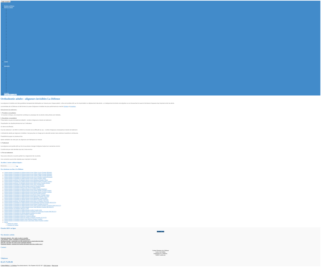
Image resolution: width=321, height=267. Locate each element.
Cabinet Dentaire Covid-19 (14, 9)
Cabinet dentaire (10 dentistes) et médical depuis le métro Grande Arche (23, 210)
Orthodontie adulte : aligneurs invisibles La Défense (21, 90)
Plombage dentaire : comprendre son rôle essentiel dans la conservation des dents (22, 241)
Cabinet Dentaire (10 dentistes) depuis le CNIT (19, 57)
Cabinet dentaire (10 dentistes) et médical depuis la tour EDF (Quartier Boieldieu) (28, 33)
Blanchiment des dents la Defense (16, 70)
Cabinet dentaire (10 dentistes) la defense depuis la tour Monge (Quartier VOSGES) (29, 48)
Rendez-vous (160, 231)
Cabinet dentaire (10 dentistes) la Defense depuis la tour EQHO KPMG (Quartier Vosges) (31, 34)
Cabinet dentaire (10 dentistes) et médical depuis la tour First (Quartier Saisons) (28, 39)
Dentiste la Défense (9, 6)
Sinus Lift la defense (12, 84)
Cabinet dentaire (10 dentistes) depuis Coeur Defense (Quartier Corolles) (26, 28)
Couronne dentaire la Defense (15, 75)
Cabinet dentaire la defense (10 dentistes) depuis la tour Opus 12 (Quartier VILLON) (29, 49)
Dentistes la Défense (12, 67)
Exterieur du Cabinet (12, 64)
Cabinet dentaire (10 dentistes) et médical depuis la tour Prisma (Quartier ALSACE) (29, 52)
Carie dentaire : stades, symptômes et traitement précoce (15, 239)
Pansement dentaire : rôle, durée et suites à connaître (14, 238)
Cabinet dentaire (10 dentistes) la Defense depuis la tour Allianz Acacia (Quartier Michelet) (31, 13)
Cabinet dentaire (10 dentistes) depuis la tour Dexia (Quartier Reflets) (25, 31)
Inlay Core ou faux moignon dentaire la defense (19, 78)
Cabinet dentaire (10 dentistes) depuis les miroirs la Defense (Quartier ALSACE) (28, 46)
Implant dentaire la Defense (14, 79)
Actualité (6, 93)
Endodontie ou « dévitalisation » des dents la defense (21, 87)
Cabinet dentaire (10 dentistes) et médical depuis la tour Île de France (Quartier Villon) (30, 40)
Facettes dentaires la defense (14, 88)
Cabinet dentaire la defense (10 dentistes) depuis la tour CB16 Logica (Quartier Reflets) (30, 25)
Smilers (66, 106)
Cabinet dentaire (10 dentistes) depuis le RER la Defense (22, 10)
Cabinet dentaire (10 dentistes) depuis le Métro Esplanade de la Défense (26, 12)
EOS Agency (47, 265)
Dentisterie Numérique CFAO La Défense (18, 91)
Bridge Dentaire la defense (14, 76)
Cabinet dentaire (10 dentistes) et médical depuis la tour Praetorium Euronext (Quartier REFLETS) (33, 51)
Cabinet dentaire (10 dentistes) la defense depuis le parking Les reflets (25, 60)
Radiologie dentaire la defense (15, 82)
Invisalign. (73, 106)
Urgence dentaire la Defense (14, 85)
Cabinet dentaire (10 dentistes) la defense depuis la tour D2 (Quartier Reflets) (27, 30)
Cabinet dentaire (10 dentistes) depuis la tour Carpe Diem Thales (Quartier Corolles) (29, 24)
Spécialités (7, 66)
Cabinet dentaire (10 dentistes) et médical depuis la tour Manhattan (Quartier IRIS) (29, 43)
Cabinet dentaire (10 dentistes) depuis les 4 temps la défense (23, 58)
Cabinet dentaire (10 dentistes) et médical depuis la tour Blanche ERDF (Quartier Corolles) (31, 22)
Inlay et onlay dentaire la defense (16, 73)
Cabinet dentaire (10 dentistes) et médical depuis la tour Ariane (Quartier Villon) (28, 19)
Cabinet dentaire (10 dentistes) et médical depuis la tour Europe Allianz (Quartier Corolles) (31, 36)
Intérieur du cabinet (12, 63)
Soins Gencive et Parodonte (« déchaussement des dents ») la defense (25, 81)
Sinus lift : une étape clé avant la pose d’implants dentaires (16, 242)
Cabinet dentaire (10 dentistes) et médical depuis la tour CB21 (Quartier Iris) (27, 27)
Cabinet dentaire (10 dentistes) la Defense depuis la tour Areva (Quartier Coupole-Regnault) (31, 18)
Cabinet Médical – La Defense (9, 265)
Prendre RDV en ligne (10, 94)
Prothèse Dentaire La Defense (15, 72)
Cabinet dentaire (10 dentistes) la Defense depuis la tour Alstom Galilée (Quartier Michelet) (31, 16)
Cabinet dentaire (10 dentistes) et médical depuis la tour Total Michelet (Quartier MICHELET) (32, 55)
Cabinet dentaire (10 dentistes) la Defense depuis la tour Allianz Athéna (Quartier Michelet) (31, 15)
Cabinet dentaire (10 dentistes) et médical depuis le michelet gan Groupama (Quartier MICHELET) (33, 45)
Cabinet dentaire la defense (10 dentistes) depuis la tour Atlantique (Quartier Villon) (29, 21)
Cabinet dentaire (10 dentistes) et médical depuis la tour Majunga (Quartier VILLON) (29, 42)
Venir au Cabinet (8, 7)
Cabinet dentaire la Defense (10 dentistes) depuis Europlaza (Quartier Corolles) (28, 37)
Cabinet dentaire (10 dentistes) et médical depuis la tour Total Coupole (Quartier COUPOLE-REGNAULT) (35, 54)
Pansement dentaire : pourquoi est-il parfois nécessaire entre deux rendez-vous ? (22, 244)
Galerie (6, 61)
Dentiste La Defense (6, 3)
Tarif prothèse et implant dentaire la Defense (19, 69)
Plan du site (55, 265)
